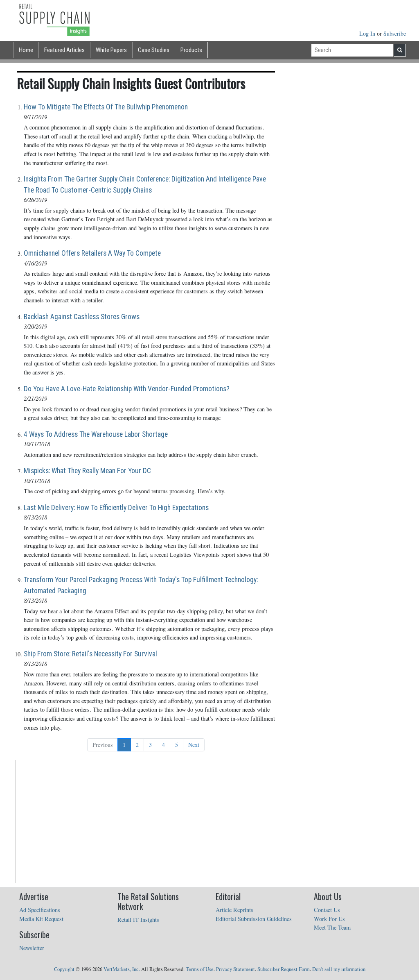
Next (193, 745)
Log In (368, 33)
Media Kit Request (41, 919)
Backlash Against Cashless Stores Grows (82, 317)
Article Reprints (234, 910)
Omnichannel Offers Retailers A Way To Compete (92, 253)
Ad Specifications (39, 910)
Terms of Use (200, 969)
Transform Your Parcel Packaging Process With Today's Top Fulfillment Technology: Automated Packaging (141, 585)
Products (191, 50)
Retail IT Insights (138, 919)
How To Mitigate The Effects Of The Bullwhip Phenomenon (106, 107)
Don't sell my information (338, 969)
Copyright (64, 969)
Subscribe (394, 33)
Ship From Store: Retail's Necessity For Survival (90, 654)
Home (26, 50)
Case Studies (153, 50)
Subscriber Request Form (283, 969)
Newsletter (31, 948)
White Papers (111, 50)
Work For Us (329, 919)
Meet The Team (332, 927)
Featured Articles (64, 50)
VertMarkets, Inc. (122, 969)
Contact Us (327, 910)
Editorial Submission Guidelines (254, 919)
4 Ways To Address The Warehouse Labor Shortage (96, 434)
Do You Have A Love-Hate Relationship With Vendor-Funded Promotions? (127, 389)
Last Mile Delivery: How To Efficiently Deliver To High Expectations (116, 508)
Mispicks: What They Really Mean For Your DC (87, 471)
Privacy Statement (235, 969)
